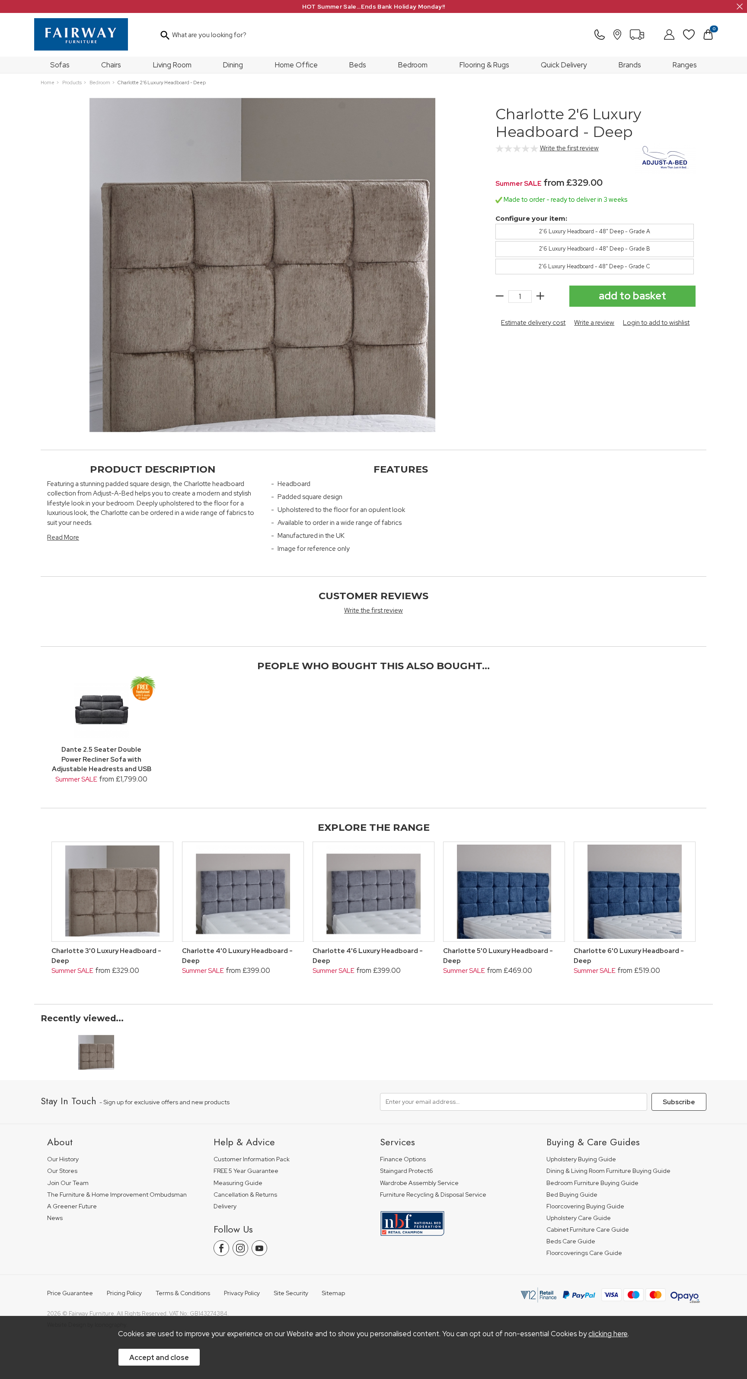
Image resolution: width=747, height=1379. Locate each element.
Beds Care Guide (570, 1241)
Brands (630, 65)
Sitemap (333, 1293)
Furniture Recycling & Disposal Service (433, 1194)
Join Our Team (68, 1183)
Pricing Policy (124, 1293)
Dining (233, 65)
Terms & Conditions (183, 1293)
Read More (63, 537)
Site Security (291, 1293)
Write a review (594, 322)
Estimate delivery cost (533, 322)
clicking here (608, 1333)
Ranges (685, 65)
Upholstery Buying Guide (581, 1159)
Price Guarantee (70, 1293)
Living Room (172, 65)
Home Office (296, 65)
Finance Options (403, 1159)
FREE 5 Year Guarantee (246, 1171)
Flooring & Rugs (484, 65)
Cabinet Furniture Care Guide (587, 1229)
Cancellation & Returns (245, 1194)
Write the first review (569, 148)
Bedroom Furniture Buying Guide (592, 1183)
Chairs (111, 65)
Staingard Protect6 (406, 1171)
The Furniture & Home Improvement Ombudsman (117, 1194)
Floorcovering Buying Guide (585, 1206)
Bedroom (413, 65)
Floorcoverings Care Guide (584, 1253)
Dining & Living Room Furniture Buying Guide (608, 1171)
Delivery (225, 1206)
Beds (357, 65)
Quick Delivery (564, 65)
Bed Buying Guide (571, 1194)
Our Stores (62, 1171)
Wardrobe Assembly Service (419, 1183)
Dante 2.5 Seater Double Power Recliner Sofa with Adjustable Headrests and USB (101, 759)
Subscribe (679, 1102)
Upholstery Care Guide (578, 1218)
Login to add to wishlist (656, 322)
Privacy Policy (242, 1293)
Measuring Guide (238, 1183)
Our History (63, 1159)
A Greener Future (72, 1206)
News (55, 1218)
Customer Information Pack (252, 1159)
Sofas (60, 65)
